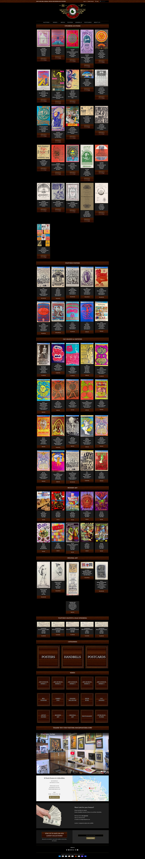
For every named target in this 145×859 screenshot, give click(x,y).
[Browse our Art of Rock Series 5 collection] (101, 683)
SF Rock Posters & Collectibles (72, 854)
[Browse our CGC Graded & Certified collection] (101, 699)
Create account (91, 1)
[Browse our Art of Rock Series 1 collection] (43, 683)
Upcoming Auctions (72, 26)
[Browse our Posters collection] (48, 657)
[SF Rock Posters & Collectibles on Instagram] (75, 850)
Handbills (78, 22)
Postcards (88, 22)
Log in (84, 1)
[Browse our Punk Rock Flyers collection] (101, 716)
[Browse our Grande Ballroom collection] (72, 699)
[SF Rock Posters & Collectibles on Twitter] (66, 850)
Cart (97, 1)
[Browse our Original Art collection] (72, 716)
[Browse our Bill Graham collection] (43, 699)
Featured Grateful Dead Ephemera (72, 618)
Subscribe (90, 838)
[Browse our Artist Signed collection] (43, 716)
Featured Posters (72, 263)
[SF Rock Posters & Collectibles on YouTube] (77, 850)
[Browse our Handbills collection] (72, 657)
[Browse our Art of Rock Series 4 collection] (87, 683)
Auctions (46, 22)
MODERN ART (72, 488)
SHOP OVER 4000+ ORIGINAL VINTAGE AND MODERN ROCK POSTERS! (51, 1)
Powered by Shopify (80, 854)
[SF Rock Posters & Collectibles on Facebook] (69, 850)
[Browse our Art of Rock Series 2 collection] (58, 683)
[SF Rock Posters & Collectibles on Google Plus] (73, 850)
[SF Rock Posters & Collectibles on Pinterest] (71, 850)
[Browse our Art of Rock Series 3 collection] (72, 683)
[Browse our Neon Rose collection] (87, 699)
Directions (55, 797)
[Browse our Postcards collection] (97, 657)
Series (55, 22)
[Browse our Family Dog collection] (58, 699)
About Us (97, 22)
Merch (63, 22)
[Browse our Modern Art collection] (58, 716)
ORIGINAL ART (72, 558)
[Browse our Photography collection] (87, 716)
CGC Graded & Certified (72, 339)
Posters (70, 22)
